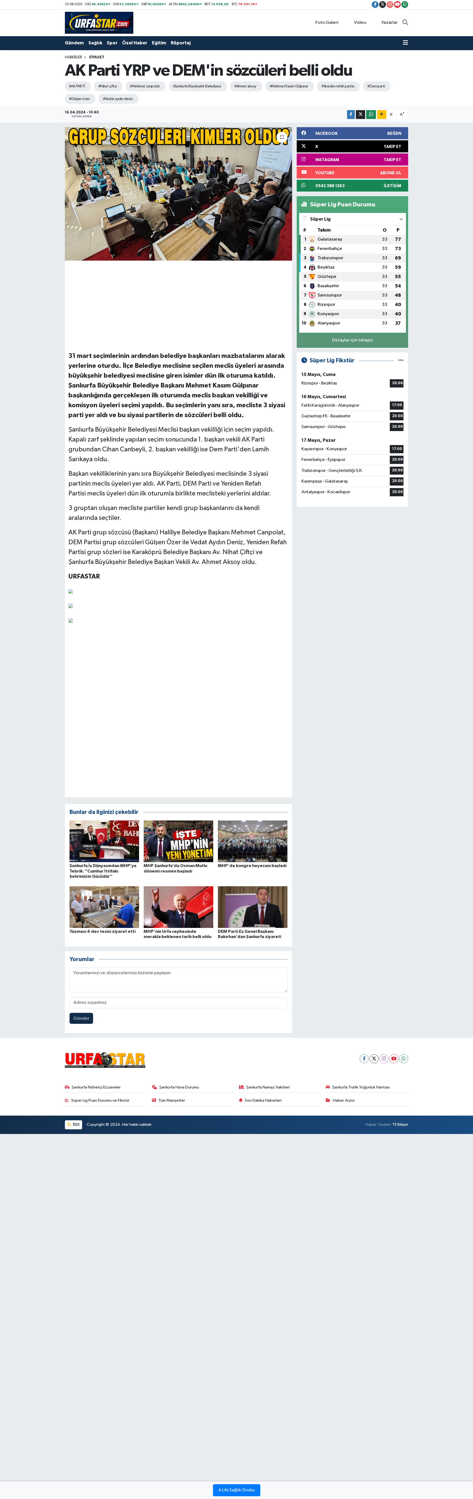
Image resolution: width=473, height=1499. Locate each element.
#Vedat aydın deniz (118, 99)
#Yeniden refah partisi (337, 86)
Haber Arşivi (343, 1100)
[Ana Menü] (405, 43)
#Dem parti (376, 86)
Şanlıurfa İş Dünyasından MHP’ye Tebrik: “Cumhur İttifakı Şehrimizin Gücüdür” (103, 871)
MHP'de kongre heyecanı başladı (252, 866)
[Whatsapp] (403, 1058)
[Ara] (405, 22)
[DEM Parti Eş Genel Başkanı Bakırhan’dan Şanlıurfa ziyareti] (252, 907)
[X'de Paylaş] (360, 114)
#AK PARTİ (77, 86)
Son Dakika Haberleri (263, 1100)
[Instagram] (383, 1058)
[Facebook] (364, 1058)
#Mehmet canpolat (145, 86)
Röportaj (181, 43)
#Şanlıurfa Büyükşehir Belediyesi (197, 86)
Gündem (74, 43)
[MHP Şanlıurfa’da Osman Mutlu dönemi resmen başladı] (178, 841)
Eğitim (159, 43)
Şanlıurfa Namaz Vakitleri (268, 1087)
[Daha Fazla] (381, 114)
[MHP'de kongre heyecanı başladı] (252, 841)
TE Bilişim (400, 1124)
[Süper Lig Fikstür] (400, 360)
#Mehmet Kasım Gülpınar (289, 86)
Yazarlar (389, 22)
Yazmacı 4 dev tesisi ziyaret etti (102, 931)
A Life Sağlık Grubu (236, 1490)
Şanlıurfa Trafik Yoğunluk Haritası (361, 1087)
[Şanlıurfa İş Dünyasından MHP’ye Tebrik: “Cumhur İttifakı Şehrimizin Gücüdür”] (104, 841)
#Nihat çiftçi (107, 86)
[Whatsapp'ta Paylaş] (371, 114)
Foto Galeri (326, 22)
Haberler (73, 57)
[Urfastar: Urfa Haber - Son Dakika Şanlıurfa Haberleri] (99, 22)
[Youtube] (393, 1058)
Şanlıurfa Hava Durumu (179, 1087)
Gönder (81, 1018)
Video (360, 22)
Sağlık (95, 43)
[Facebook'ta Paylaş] (351, 114)
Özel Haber (134, 43)
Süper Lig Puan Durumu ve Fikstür (100, 1100)
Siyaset (96, 57)
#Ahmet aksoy (245, 86)
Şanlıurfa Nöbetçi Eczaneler (96, 1087)
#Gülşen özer (79, 99)
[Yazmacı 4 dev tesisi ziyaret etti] (104, 907)
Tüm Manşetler (171, 1100)
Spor (112, 43)
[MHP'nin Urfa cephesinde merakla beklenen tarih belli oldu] (178, 907)
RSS (76, 1124)
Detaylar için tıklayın (352, 340)
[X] (374, 1058)
